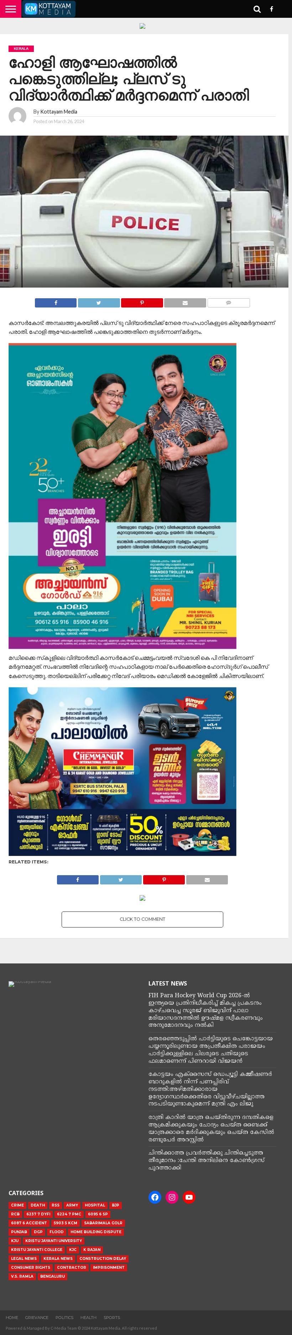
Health (88, 1317)
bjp (115, 1205)
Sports (112, 1317)
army (72, 1205)
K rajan (91, 1249)
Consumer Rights (30, 1267)
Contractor (71, 1267)
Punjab (19, 1232)
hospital (95, 1205)
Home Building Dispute (96, 1232)
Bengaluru (52, 1276)
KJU (15, 1241)
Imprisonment (109, 1267)
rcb (15, 1214)
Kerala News (58, 1258)
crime (17, 1205)
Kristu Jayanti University (53, 1241)
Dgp (38, 1232)
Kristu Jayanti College (36, 1249)
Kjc (73, 1249)
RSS (55, 1205)
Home (12, 1317)
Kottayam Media (58, 112)
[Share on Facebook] (56, 301)
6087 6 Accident (29, 1223)
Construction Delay (102, 1258)
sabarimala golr (103, 1223)
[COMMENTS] (228, 301)
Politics (64, 1317)
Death (38, 1205)
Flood (56, 1232)
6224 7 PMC (69, 1214)
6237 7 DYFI (38, 1214)
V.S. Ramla (22, 1276)
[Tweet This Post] (99, 301)
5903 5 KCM (65, 1223)
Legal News (24, 1258)
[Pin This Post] (142, 301)
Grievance (36, 1317)
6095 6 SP (98, 1214)
